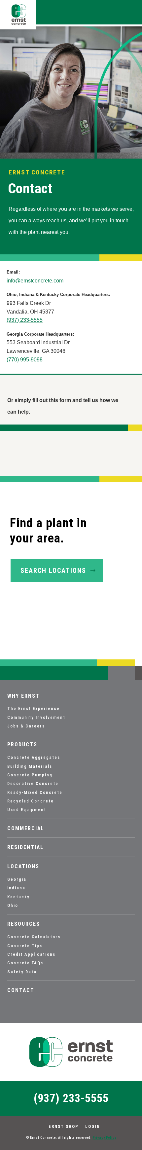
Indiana (16, 887)
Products (22, 745)
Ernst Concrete (37, 172)
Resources (23, 924)
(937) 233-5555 (25, 320)
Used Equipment (26, 809)
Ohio (12, 905)
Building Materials (29, 766)
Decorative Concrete (32, 783)
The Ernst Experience (33, 708)
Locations (23, 867)
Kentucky (18, 896)
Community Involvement (36, 717)
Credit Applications (31, 954)
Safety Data (22, 971)
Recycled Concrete (30, 800)
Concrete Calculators (33, 936)
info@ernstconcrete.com (35, 280)
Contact (20, 990)
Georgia (16, 879)
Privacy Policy (104, 1137)
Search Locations (53, 571)
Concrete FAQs (25, 962)
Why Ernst (23, 696)
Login (92, 1126)
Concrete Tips (24, 945)
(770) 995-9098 (25, 359)
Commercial (25, 829)
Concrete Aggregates (33, 757)
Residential (25, 847)
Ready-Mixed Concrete (34, 792)
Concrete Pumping (30, 774)
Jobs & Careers (26, 725)
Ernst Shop (64, 1126)
